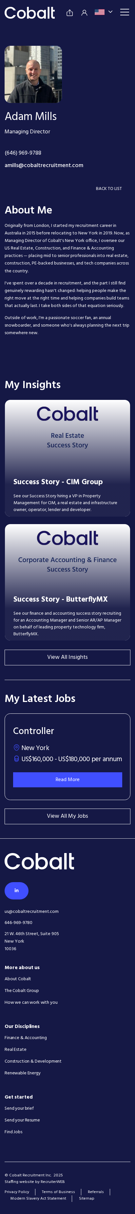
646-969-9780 (18, 923)
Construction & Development (33, 1061)
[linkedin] (16, 891)
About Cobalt (18, 979)
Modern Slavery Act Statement (38, 1198)
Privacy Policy (17, 1192)
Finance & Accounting (26, 1038)
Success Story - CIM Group (58, 482)
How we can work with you (31, 1002)
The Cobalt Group (22, 991)
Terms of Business (58, 1192)
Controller (33, 731)
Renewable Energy (23, 1073)
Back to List (109, 189)
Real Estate (15, 1049)
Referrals (96, 1192)
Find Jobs (13, 1132)
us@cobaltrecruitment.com (32, 911)
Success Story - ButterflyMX (60, 600)
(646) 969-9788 (23, 153)
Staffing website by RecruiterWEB (35, 1182)
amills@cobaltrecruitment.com (44, 165)
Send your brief (19, 1108)
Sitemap (86, 1198)
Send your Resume (22, 1120)
